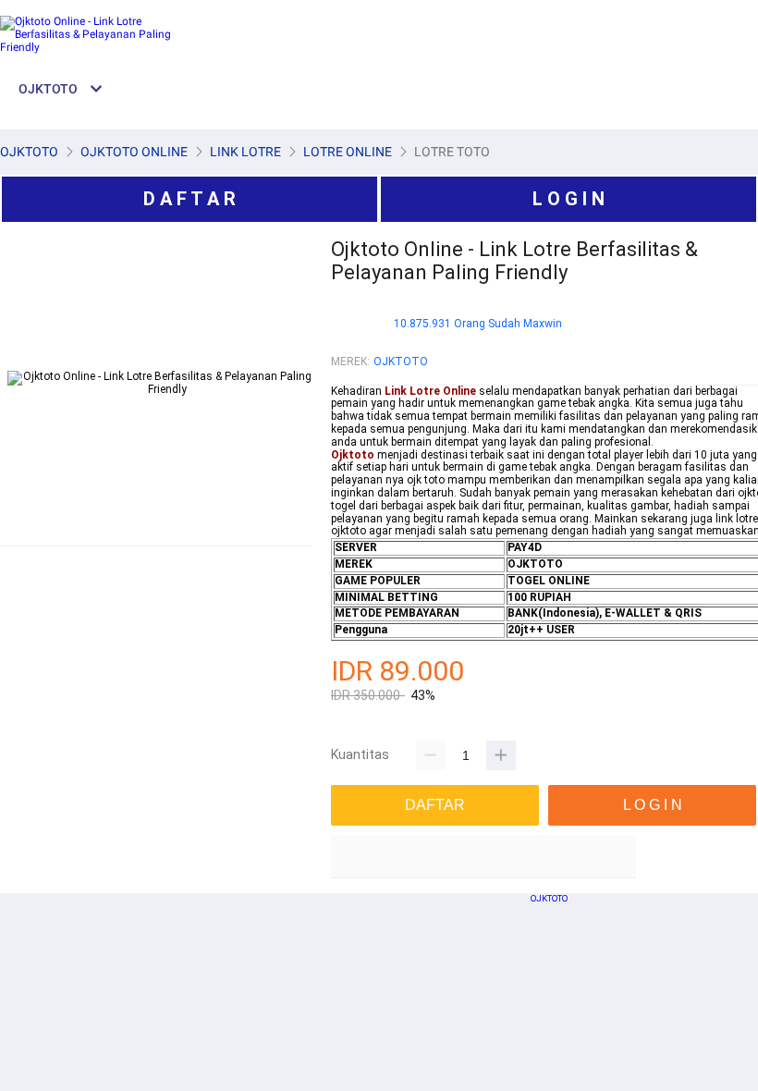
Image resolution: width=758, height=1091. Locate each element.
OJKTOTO (400, 361)
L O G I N (568, 199)
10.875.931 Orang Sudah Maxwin (478, 324)
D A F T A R (189, 199)
